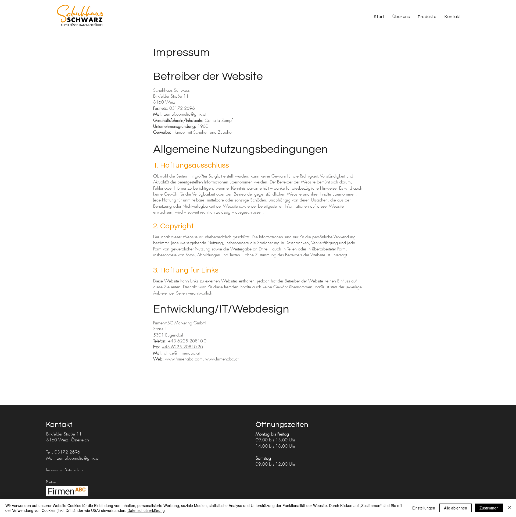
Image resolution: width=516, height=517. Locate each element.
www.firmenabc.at (221, 359)
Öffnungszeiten (282, 425)
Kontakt (59, 425)
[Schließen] (509, 508)
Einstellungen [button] (423, 508)
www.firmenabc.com (184, 359)
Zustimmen (489, 508)
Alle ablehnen (455, 508)
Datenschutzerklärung (146, 510)
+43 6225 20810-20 (182, 347)
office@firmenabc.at (182, 353)
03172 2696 (182, 108)
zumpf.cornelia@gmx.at (185, 114)
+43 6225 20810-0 (187, 341)
